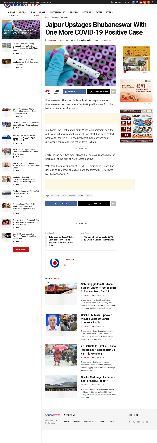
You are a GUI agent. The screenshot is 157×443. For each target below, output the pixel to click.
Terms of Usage (45, 2)
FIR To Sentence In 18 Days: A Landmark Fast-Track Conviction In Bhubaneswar (26, 62)
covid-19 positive (68, 196)
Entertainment (57, 12)
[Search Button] (152, 2)
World (99, 12)
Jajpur (83, 40)
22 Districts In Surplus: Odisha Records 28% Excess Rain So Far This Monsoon (25, 152)
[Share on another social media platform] (113, 91)
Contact (25, 2)
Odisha (22, 12)
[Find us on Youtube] (141, 2)
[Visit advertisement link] (136, 59)
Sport (42, 12)
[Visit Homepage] (22, 4)
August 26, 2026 (98, 295)
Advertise (76, 422)
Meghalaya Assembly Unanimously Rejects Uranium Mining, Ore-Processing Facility (24, 179)
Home (6, 2)
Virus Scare (55, 17)
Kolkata (89, 196)
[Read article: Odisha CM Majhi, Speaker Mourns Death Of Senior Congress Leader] (61, 324)
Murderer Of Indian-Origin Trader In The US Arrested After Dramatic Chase (26, 165)
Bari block (55, 196)
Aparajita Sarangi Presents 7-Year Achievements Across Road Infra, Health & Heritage (26, 222)
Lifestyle (86, 12)
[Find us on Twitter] (137, 2)
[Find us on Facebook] (133, 2)
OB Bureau (51, 40)
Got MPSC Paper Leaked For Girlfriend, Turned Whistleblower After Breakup (25, 236)
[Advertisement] (20, 88)
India (33, 12)
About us (12, 2)
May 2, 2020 (64, 40)
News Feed (114, 422)
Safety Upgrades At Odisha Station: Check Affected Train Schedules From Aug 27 (24, 111)
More (108, 12)
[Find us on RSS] (144, 2)
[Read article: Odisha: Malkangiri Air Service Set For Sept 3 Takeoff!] (61, 386)
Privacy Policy (34, 2)
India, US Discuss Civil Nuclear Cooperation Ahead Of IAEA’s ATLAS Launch (24, 138)
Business (74, 12)
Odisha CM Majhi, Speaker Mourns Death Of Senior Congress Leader (96, 319)
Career (19, 2)
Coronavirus (65, 17)
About (66, 422)
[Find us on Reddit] (148, 2)
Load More (20, 249)
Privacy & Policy (90, 422)
